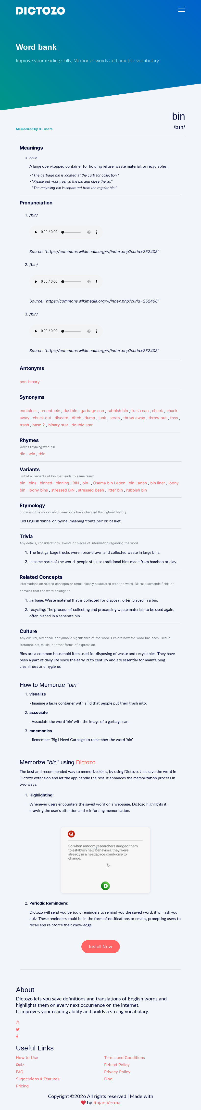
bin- (86, 482)
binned (46, 482)
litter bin (115, 490)
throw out (158, 417)
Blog (108, 1078)
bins (32, 482)
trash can (140, 410)
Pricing (22, 1086)
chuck (157, 410)
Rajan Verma (106, 1102)
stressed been (91, 490)
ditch (76, 417)
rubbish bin (117, 410)
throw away (134, 417)
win (32, 453)
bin (22, 482)
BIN (76, 482)
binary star (58, 424)
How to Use (27, 1057)
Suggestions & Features (37, 1078)
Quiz (20, 1064)
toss (174, 417)
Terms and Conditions (124, 1057)
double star (82, 424)
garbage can (92, 410)
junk (102, 417)
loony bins (38, 490)
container (28, 410)
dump (90, 417)
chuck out (42, 417)
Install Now (100, 946)
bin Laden (138, 482)
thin (41, 453)
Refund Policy (117, 1064)
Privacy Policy (117, 1071)
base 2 (38, 424)
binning (62, 482)
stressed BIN (63, 490)
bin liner (157, 482)
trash (24, 424)
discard (61, 417)
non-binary (30, 381)
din (22, 453)
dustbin (70, 410)
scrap (115, 417)
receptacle (50, 410)
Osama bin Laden (109, 482)
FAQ (19, 1071)
